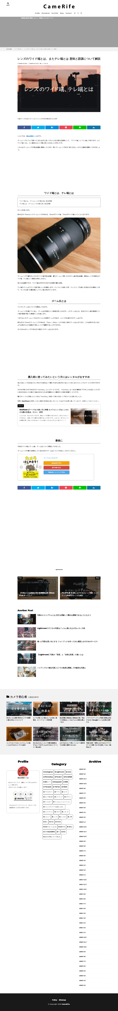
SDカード (48, 782)
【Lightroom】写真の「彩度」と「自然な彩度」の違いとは (60, 655)
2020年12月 (83, 937)
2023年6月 (82, 798)
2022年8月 (82, 846)
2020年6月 (82, 966)
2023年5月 (82, 803)
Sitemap (62, 1000)
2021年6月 (82, 908)
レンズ (55, 817)
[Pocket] (66, 127)
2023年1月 (82, 822)
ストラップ (59, 797)
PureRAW (68, 777)
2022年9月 (82, 841)
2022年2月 (82, 870)
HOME (10, 49)
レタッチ (65, 812)
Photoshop (49, 777)
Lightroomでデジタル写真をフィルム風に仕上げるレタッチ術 (61, 628)
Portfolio (55, 13)
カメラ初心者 (18, 49)
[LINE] (80, 127)
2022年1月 (82, 875)
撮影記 (70, 826)
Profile (37, 13)
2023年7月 (82, 793)
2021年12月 (83, 879)
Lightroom (60, 772)
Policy (54, 1000)
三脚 (70, 817)
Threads (48, 787)
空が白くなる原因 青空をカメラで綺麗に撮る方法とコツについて (18, 719)
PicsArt (59, 777)
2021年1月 (82, 932)
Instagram (49, 772)
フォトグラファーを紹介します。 (54, 807)
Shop (62, 13)
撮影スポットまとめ (51, 826)
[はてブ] (52, 127)
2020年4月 (82, 975)
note (69, 772)
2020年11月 (83, 942)
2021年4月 (82, 918)
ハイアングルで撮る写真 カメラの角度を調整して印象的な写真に (61, 668)
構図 (64, 831)
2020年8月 (82, 956)
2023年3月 (82, 812)
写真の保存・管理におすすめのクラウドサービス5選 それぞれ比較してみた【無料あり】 (98, 745)
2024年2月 (82, 774)
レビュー (47, 817)
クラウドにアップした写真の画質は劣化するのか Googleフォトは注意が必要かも (98, 720)
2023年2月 (82, 817)
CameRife (66, 1004)
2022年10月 (83, 836)
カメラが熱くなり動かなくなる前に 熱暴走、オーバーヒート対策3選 (45, 719)
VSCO (65, 787)
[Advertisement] (59, 33)
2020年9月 (82, 951)
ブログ (58, 812)
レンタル (63, 817)
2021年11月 (83, 884)
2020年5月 (82, 971)
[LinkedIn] (93, 127)
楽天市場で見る (56, 467)
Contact (69, 13)
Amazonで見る (56, 463)
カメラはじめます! (50, 458)
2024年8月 (82, 769)
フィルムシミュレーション (62, 802)
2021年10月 (83, 889)
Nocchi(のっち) (32, 136)
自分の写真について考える (52, 836)
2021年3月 (82, 923)
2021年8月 (82, 899)
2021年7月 (82, 903)
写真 (52, 822)
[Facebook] (24, 127)
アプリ (58, 792)
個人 (46, 822)
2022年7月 (82, 851)
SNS (66, 782)
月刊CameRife (50, 831)
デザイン (68, 797)
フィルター (48, 802)
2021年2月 (82, 927)
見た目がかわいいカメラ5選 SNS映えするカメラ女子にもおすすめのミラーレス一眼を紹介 (45, 745)
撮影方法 (62, 826)
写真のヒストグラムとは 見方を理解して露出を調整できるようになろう (64, 615)
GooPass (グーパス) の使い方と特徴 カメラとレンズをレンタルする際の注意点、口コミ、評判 (44, 411)
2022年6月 (82, 855)
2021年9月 (82, 894)
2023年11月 (83, 779)
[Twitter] (38, 127)
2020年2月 (82, 985)
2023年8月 (82, 788)
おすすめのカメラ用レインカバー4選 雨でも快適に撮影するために (72, 744)
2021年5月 (82, 913)
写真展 (59, 822)
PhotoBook (46, 13)
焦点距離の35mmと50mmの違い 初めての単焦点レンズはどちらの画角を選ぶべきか (72, 720)
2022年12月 (83, 827)
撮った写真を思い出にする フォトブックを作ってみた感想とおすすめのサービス (67, 641)
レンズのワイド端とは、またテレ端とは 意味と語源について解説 (40, 49)
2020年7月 (82, 961)
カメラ (65, 792)
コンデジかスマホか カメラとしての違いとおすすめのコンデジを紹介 (18, 744)
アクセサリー (49, 792)
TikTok (57, 787)
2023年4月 (82, 807)
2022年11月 (83, 831)
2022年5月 (82, 860)
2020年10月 (83, 947)
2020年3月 (82, 980)
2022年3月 (82, 865)
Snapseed (57, 782)
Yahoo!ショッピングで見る (56, 472)
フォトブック (49, 812)
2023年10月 (83, 783)
